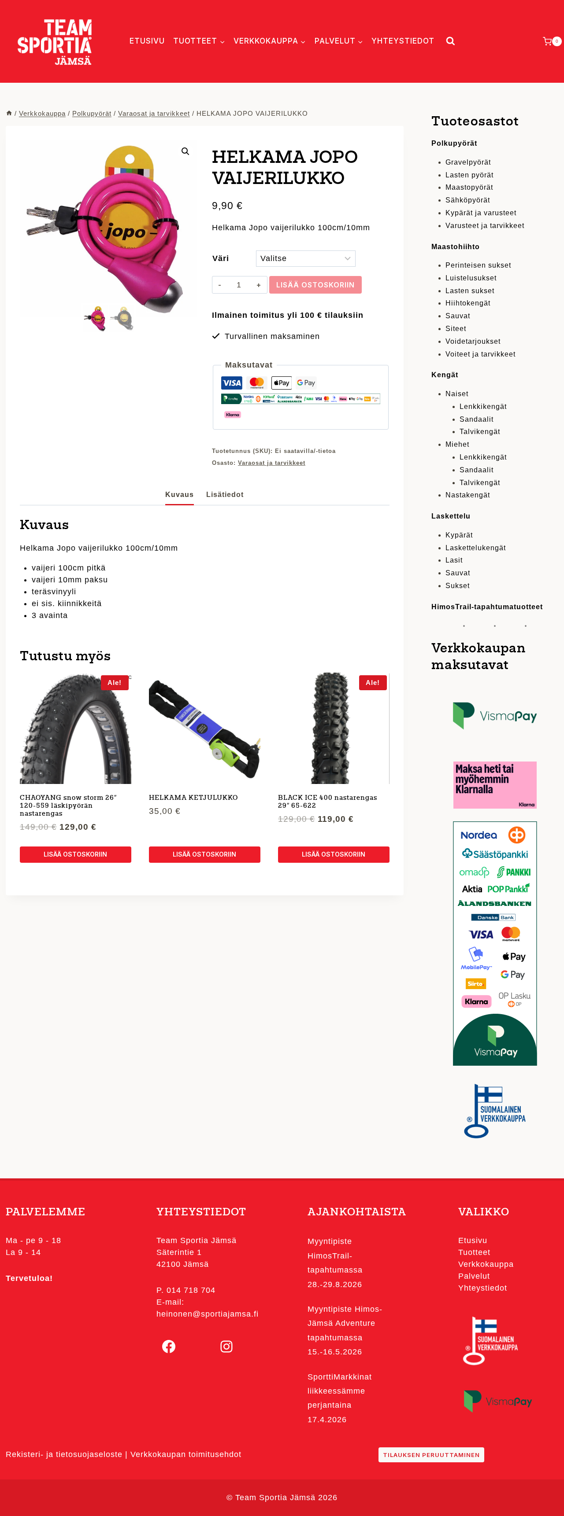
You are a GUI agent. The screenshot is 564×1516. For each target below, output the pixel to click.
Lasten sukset (469, 290)
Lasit (454, 560)
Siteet (455, 328)
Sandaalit (477, 419)
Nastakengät (467, 495)
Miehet (457, 444)
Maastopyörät (469, 187)
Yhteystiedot (402, 41)
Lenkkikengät (483, 406)
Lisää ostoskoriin (315, 284)
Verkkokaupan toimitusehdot (185, 1454)
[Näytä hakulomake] (449, 41)
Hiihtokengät (467, 303)
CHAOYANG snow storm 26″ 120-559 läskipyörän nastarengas (68, 806)
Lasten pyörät (469, 175)
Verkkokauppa (486, 1264)
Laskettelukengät (475, 548)
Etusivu (147, 41)
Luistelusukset (471, 278)
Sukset (457, 585)
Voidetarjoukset (473, 341)
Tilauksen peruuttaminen (431, 1454)
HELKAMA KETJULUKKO (193, 798)
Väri (220, 258)
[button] (185, 151)
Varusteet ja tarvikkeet (484, 225)
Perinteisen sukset (478, 265)
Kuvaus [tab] (179, 494)
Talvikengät (480, 431)
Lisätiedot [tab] (225, 494)
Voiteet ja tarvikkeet (480, 354)
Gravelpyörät (468, 162)
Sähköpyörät (467, 200)
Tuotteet (474, 1252)
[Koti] (9, 113)
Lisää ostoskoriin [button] (75, 854)
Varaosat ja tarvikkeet (271, 463)
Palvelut (474, 1276)
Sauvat (457, 316)
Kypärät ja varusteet (480, 213)
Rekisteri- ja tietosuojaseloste (64, 1454)
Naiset (456, 393)
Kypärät (459, 535)
